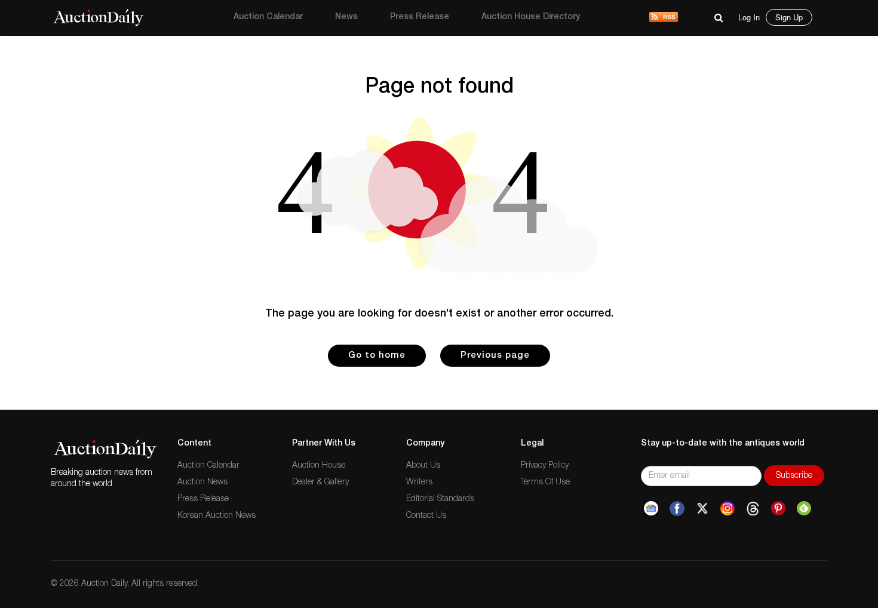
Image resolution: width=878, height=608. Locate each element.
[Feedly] (804, 509)
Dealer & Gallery (320, 482)
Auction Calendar (268, 17)
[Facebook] (677, 509)
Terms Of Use (545, 482)
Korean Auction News (216, 516)
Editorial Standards (440, 499)
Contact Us (426, 516)
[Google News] (651, 509)
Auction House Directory (530, 17)
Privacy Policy (545, 466)
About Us (423, 466)
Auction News (202, 482)
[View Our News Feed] (663, 18)
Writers (419, 482)
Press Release (419, 17)
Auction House (318, 466)
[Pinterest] (778, 509)
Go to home (377, 355)
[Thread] (753, 509)
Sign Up (789, 17)
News (346, 17)
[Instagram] (727, 509)
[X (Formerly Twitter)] (702, 509)
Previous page (495, 355)
